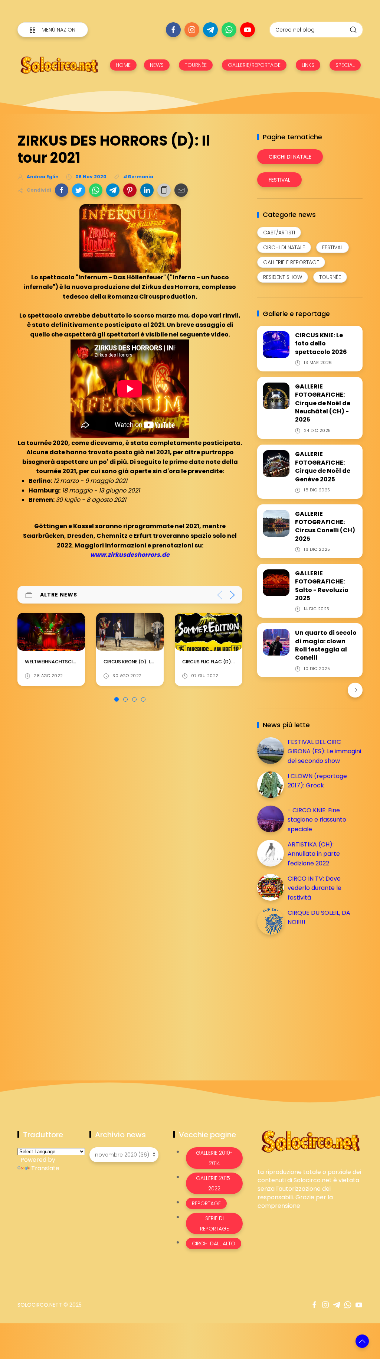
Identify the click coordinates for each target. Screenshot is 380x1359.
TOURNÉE (196, 65)
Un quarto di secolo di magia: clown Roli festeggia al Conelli (326, 645)
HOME (123, 65)
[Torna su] (362, 1341)
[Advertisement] (312, 1005)
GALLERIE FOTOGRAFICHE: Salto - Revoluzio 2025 (321, 585)
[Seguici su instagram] (191, 29)
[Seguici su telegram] (210, 29)
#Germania (138, 176)
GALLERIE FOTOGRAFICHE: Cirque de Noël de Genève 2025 (322, 466)
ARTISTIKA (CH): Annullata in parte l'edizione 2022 (314, 854)
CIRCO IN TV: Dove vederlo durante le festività (314, 888)
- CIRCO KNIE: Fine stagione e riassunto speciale (317, 819)
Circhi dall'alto (213, 1243)
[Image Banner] (310, 1141)
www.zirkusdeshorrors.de (130, 554)
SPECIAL (345, 65)
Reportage (206, 1203)
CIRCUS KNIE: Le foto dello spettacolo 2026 (321, 343)
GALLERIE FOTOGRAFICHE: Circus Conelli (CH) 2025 (325, 526)
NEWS (157, 65)
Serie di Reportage (214, 1223)
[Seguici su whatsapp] (229, 29)
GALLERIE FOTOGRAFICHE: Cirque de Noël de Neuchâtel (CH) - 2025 (322, 403)
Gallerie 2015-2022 (214, 1183)
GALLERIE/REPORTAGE (254, 65)
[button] (61, 190)
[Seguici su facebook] (173, 29)
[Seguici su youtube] (247, 29)
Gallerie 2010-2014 (214, 1158)
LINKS (308, 65)
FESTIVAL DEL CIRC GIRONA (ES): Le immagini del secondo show (324, 751)
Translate (45, 1168)
